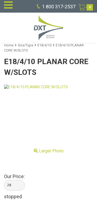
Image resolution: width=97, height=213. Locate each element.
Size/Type (25, 45)
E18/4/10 (44, 45)
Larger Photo (51, 150)
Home (8, 45)
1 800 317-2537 (58, 6)
